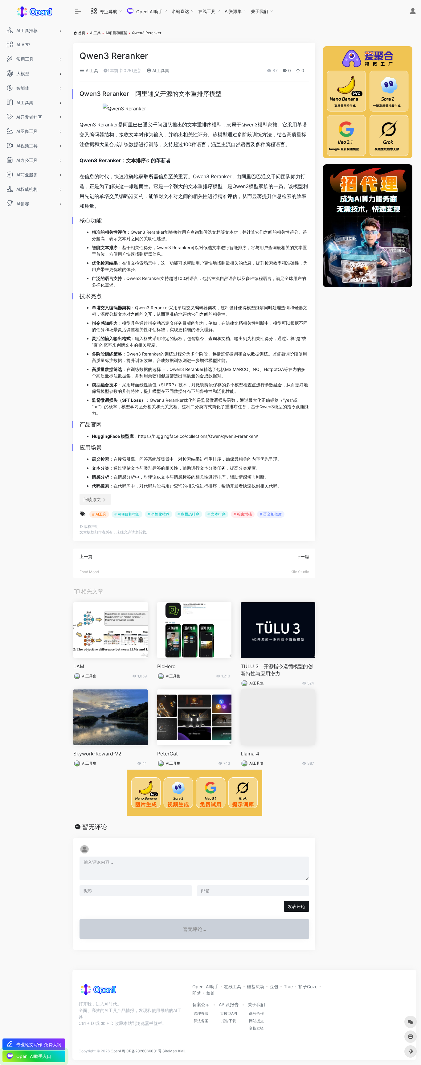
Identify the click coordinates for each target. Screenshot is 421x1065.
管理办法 (201, 1013)
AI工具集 (160, 70)
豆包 (274, 986)
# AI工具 (99, 514)
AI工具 (95, 33)
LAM (78, 666)
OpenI (116, 1051)
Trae (288, 986)
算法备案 (201, 1020)
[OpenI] (98, 991)
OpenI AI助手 (205, 986)
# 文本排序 (216, 514)
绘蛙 (210, 993)
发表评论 (296, 906)
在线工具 (206, 11)
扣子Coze (307, 986)
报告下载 (228, 1020)
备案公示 (201, 1004)
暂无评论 (94, 827)
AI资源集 (233, 11)
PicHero (166, 666)
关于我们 (259, 11)
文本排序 (136, 160)
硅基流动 (255, 986)
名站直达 (180, 11)
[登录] (413, 12)
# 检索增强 (243, 514)
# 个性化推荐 (159, 514)
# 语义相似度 (271, 514)
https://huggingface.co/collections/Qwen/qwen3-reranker (196, 436)
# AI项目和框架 (127, 514)
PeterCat (167, 753)
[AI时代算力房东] (367, 225)
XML (182, 1051)
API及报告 (229, 1004)
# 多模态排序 (188, 514)
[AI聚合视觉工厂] (367, 102)
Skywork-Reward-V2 (97, 753)
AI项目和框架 (116, 33)
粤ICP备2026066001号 (141, 1051)
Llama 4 (250, 753)
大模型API (228, 1013)
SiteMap (169, 1051)
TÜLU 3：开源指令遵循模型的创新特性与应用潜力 (277, 669)
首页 (81, 33)
